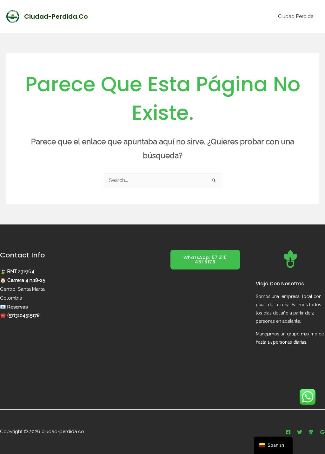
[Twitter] (299, 432)
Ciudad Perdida (296, 16)
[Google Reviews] (322, 432)
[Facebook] (288, 432)
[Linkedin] (311, 432)
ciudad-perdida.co (56, 16)
